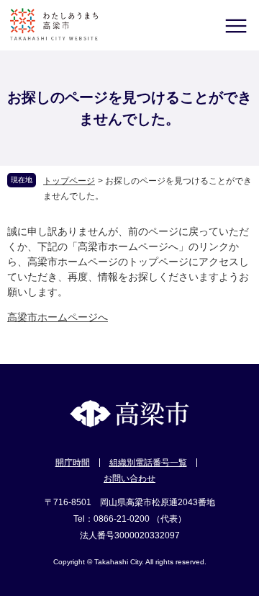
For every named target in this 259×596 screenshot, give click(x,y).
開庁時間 (72, 463)
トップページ (69, 181)
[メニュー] (235, 25)
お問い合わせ (129, 478)
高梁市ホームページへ (57, 317)
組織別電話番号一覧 (148, 463)
